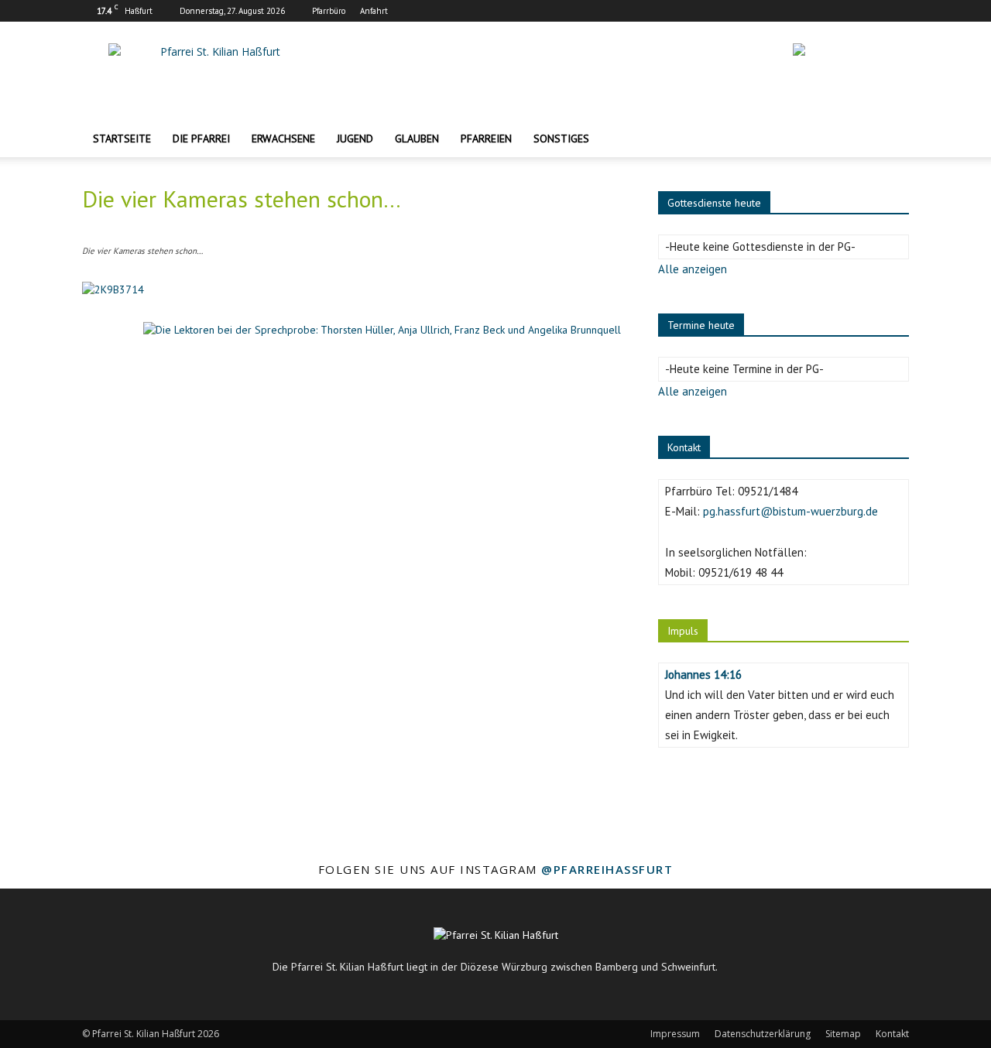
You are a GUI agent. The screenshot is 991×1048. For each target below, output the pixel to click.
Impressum (675, 1033)
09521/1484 (767, 491)
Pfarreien (486, 139)
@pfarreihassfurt (607, 869)
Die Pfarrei (201, 139)
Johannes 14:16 (703, 674)
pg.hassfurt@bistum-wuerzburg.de (790, 511)
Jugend (355, 139)
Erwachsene (283, 139)
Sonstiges (561, 139)
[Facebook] (846, 11)
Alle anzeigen (692, 269)
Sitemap (843, 1033)
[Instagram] (871, 11)
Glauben (417, 139)
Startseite (122, 139)
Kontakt (892, 1033)
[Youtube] (897, 11)
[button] (890, 139)
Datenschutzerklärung (763, 1033)
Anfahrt (374, 10)
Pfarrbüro (328, 10)
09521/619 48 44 (740, 572)
